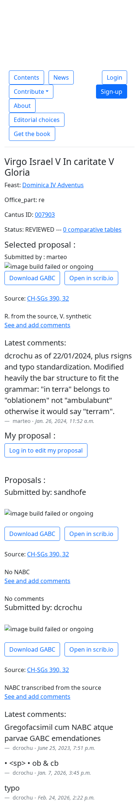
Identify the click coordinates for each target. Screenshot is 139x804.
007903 (45, 215)
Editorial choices (37, 120)
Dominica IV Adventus (53, 185)
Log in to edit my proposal (46, 450)
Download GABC (32, 278)
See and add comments (37, 325)
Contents (26, 77)
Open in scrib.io (91, 278)
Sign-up (111, 91)
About (22, 106)
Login (114, 77)
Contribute (29, 91)
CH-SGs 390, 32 (48, 298)
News (61, 77)
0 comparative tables (92, 229)
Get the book (32, 134)
